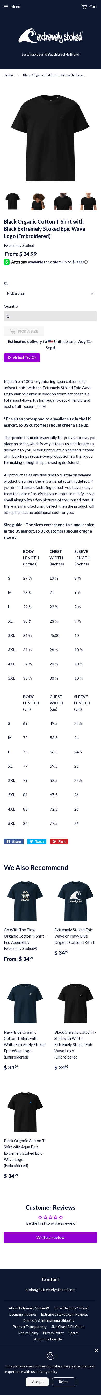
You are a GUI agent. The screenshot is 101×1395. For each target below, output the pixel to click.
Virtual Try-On (25, 357)
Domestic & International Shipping (48, 1320)
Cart (93, 6)
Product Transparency (30, 1327)
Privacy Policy (53, 1333)
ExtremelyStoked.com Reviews (64, 1314)
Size (7, 283)
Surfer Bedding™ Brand (71, 1308)
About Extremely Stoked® (29, 1308)
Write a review (50, 1237)
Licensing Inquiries (23, 1314)
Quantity (11, 306)
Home (8, 75)
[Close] (96, 1350)
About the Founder (48, 1339)
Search (74, 1333)
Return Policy (28, 1333)
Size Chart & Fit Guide (67, 1327)
